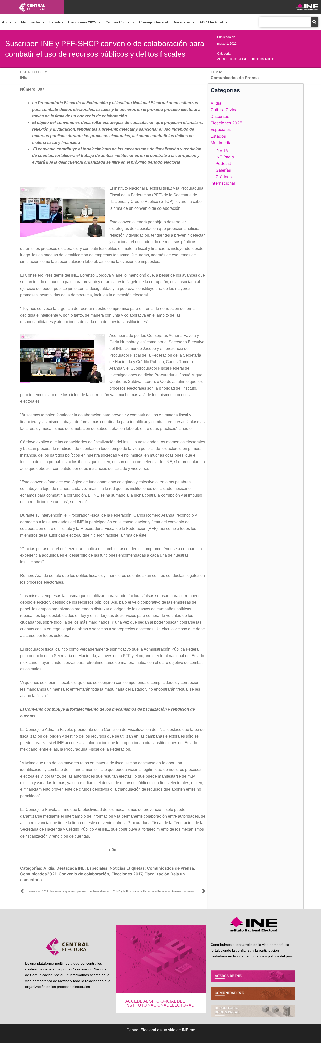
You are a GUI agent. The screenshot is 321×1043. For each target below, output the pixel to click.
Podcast (223, 163)
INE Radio (225, 156)
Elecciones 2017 (126, 873)
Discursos (181, 22)
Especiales (256, 59)
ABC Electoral (211, 22)
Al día (7, 22)
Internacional (223, 183)
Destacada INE (236, 59)
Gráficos (224, 176)
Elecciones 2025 (82, 22)
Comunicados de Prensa (170, 868)
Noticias (270, 59)
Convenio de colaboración (84, 873)
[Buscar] (314, 22)
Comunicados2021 (38, 873)
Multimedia (30, 22)
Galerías (223, 170)
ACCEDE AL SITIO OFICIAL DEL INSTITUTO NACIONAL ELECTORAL (159, 1003)
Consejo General (153, 22)
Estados (56, 22)
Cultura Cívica (118, 22)
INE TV (222, 150)
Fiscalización (156, 873)
